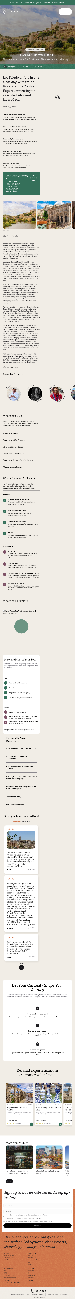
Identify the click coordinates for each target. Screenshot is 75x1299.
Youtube (30, 1280)
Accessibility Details (11, 367)
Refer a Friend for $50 (10, 1255)
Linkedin (31, 1278)
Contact (6, 1280)
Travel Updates (8, 1275)
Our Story (31, 1255)
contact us (30, 730)
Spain (37, 50)
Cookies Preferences (39, 1298)
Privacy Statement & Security (20, 1295)
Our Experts (32, 1257)
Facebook (31, 1271)
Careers (30, 1262)
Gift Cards (7, 1260)
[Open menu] (68, 12)
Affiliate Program (9, 1257)
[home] (11, 13)
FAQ (5, 1273)
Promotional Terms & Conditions (57, 1295)
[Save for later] (30, 1085)
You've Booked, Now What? (12, 1282)
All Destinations (30, 50)
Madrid (42, 50)
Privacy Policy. (38, 1218)
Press (30, 1265)
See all (9, 1181)
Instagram (31, 1275)
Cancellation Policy (38, 1295)
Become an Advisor (10, 1278)
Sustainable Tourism (34, 1260)
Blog (5, 1271)
